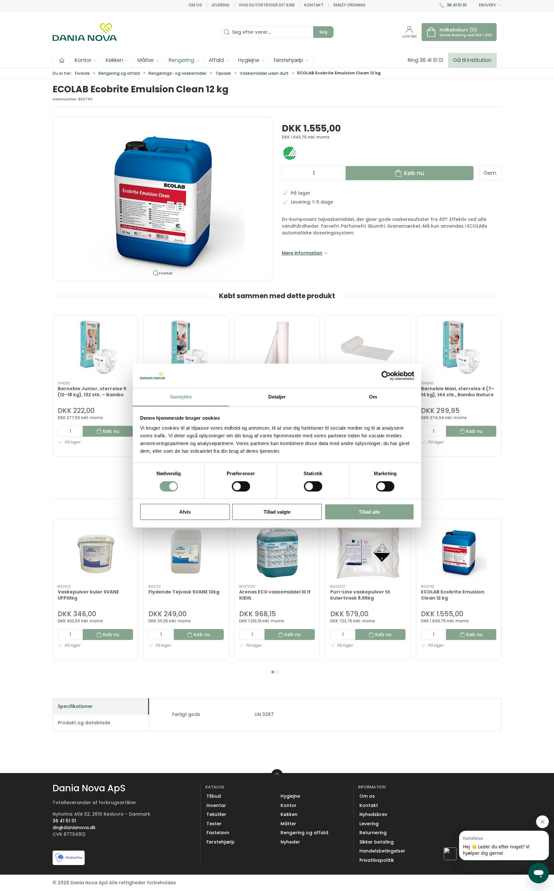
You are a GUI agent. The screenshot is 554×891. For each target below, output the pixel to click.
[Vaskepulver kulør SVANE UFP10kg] (95, 552)
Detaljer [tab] (277, 396)
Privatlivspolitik (376, 860)
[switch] (241, 486)
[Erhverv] (85, 32)
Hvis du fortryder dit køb (267, 5)
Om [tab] (373, 396)
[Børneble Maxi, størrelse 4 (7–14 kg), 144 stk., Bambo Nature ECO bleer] (458, 348)
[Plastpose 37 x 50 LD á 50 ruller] (368, 348)
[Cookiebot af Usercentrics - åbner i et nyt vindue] (386, 376)
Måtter (288, 823)
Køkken (289, 814)
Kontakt (313, 5)
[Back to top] (277, 775)
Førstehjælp (220, 842)
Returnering (373, 832)
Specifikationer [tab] (75, 706)
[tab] (272, 672)
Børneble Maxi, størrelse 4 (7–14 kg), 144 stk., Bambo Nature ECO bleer (457, 394)
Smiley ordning (349, 5)
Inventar (216, 805)
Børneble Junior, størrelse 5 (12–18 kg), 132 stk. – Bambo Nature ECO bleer (92, 394)
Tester (214, 823)
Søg (323, 32)
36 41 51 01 (456, 5)
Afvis (185, 512)
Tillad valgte (277, 512)
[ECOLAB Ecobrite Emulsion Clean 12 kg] (458, 552)
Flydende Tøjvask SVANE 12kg (183, 592)
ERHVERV (487, 5)
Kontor (289, 805)
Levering (221, 5)
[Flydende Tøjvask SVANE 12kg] (186, 552)
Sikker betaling (376, 842)
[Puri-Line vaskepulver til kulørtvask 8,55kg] (368, 552)
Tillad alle (369, 512)
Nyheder (290, 842)
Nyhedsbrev (373, 814)
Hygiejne (290, 796)
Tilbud (213, 796)
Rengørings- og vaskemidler (177, 73)
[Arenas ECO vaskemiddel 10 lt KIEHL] (277, 552)
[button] (85, 60)
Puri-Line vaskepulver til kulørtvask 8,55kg (360, 595)
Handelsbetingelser (382, 851)
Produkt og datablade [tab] (84, 722)
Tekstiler (216, 814)
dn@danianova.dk (74, 827)
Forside (82, 73)
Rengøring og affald (119, 73)
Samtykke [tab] (181, 396)
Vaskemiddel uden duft (264, 73)
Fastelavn (217, 832)
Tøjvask (223, 73)
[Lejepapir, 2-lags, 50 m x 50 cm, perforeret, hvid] (277, 348)
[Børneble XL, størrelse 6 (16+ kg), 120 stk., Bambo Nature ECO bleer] (186, 348)
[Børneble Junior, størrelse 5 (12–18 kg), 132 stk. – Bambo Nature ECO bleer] (95, 348)
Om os (195, 5)
